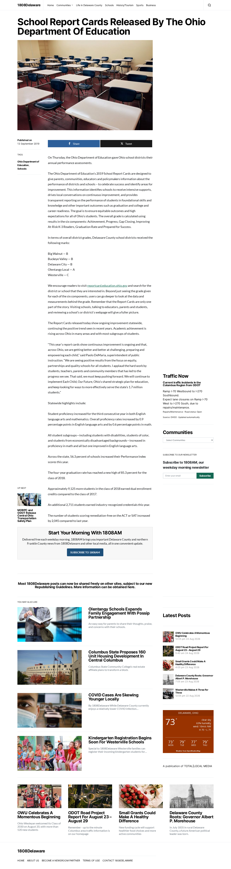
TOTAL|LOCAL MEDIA (198, 766)
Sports (139, 5)
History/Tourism (124, 5)
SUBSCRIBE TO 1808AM (85, 552)
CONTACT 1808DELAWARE (117, 860)
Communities (63, 5)
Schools (109, 5)
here (131, 587)
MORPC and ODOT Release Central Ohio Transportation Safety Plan (26, 515)
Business (151, 5)
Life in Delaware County (89, 5)
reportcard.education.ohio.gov (107, 285)
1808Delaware (28, 5)
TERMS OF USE (91, 860)
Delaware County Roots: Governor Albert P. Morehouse (194, 677)
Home (50, 5)
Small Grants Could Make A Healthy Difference (190, 663)
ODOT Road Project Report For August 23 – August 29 (191, 648)
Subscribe (205, 475)
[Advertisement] (188, 540)
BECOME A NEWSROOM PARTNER (61, 860)
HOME (20, 860)
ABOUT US (33, 860)
